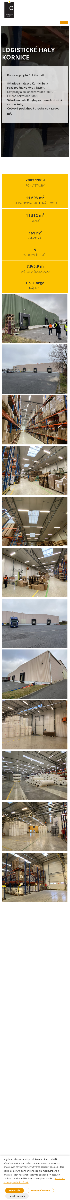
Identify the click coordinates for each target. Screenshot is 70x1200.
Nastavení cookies (40, 1190)
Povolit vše (14, 1190)
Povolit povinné (17, 1196)
